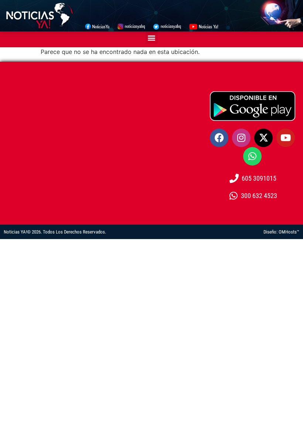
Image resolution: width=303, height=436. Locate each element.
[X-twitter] (263, 138)
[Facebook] (219, 138)
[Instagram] (241, 138)
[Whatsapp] (252, 156)
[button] (152, 37)
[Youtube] (285, 138)
